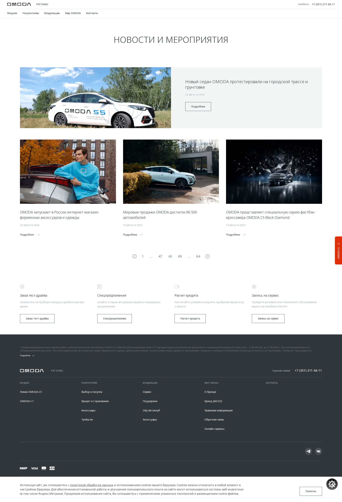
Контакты (92, 13)
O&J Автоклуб (151, 410)
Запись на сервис (268, 318)
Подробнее (198, 106)
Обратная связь (214, 419)
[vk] (318, 451)
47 (160, 256)
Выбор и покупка (91, 391)
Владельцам (52, 13)
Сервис (147, 391)
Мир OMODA (73, 13)
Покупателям (30, 13)
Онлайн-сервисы (214, 428)
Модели (12, 13)
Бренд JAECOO (213, 401)
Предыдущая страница (134, 256)
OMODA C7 (26, 401)
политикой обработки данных (91, 485)
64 (198, 256)
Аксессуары (88, 410)
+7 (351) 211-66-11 (323, 4)
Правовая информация (218, 410)
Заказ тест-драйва (37, 318)
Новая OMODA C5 (31, 391)
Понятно (310, 491)
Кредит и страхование (95, 401)
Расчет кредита (190, 318)
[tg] (308, 451)
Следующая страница (207, 256)
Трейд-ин (87, 419)
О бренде (210, 391)
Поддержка (150, 401)
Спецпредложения (114, 318)
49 (180, 256)
